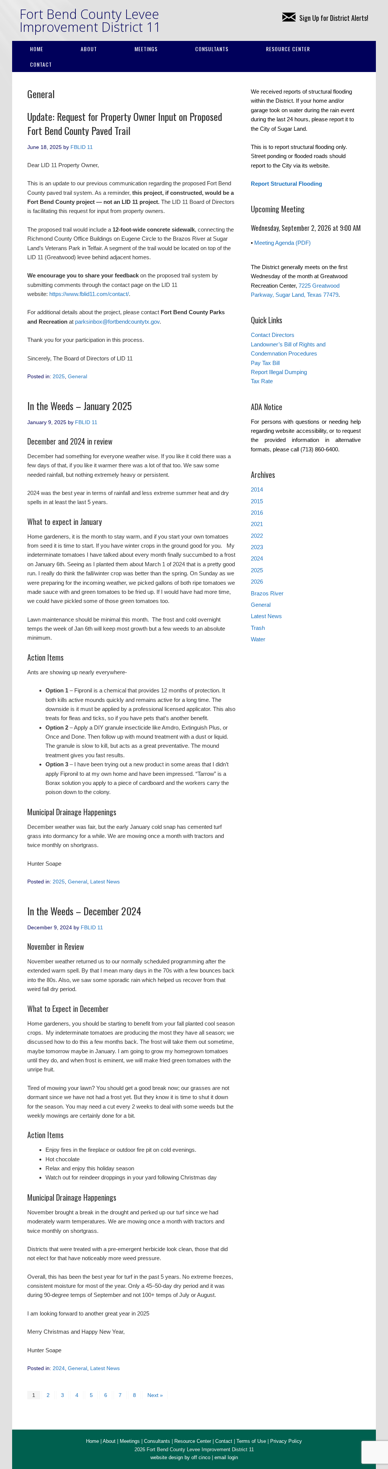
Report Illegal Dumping (279, 372)
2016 (257, 512)
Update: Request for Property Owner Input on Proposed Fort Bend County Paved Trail (124, 123)
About (89, 49)
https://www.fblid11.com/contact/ (89, 294)
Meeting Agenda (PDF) (282, 243)
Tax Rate (262, 381)
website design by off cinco (180, 1457)
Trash (258, 628)
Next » (155, 1395)
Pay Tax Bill (265, 363)
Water (258, 639)
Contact (41, 64)
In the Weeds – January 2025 (79, 405)
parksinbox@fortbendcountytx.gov (117, 321)
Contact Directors (272, 335)
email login (226, 1457)
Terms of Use (251, 1441)
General (77, 376)
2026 (257, 581)
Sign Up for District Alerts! (333, 18)
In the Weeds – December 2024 (84, 911)
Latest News (105, 882)
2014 (257, 489)
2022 (257, 535)
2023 (257, 547)
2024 (59, 1368)
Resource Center (288, 49)
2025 (59, 376)
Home (36, 49)
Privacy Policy (286, 1441)
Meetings (146, 49)
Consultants (211, 49)
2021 (257, 524)
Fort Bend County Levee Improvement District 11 (90, 20)
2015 (257, 501)
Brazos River (267, 593)
